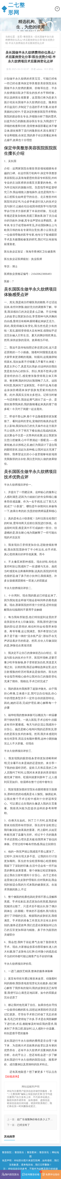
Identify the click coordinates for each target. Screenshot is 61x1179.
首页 (19, 36)
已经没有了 (23, 1124)
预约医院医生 (12, 1174)
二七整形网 (13, 8)
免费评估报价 (52, 1174)
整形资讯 (44, 1152)
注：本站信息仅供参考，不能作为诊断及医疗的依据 (30, 1168)
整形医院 (7, 1152)
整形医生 (28, 36)
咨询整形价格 (33, 1173)
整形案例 (31, 1152)
